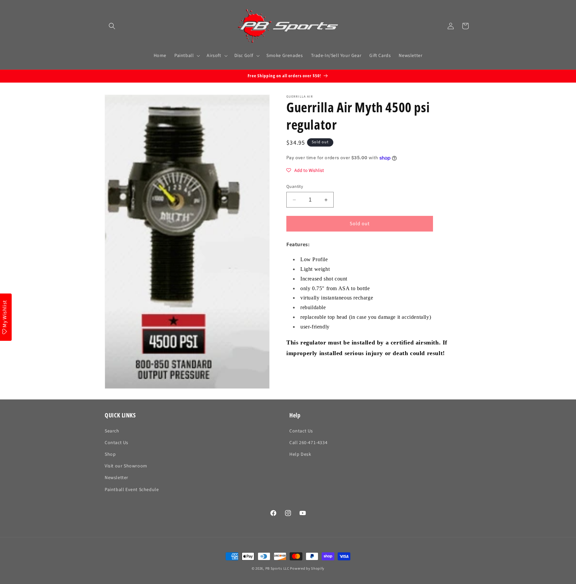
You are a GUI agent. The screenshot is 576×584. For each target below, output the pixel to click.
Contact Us (116, 442)
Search (112, 431)
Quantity (294, 187)
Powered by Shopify (307, 568)
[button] (112, 26)
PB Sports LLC (277, 568)
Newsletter (116, 477)
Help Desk (300, 454)
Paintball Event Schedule (132, 489)
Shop (110, 454)
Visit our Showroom (126, 466)
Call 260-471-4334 (308, 442)
